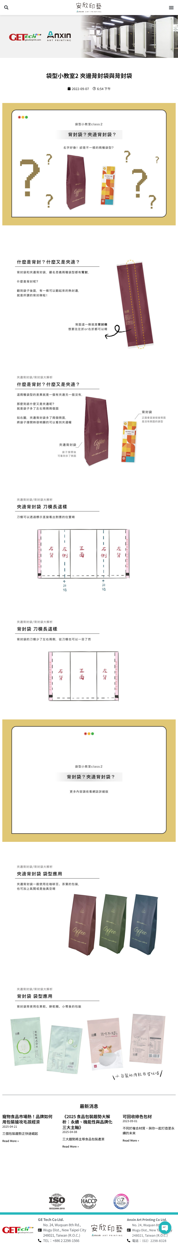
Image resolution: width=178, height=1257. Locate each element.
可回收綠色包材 (137, 1116)
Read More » (10, 1141)
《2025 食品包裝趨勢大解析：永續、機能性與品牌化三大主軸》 (87, 1121)
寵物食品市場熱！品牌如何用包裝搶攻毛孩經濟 (27, 1119)
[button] (6, 7)
